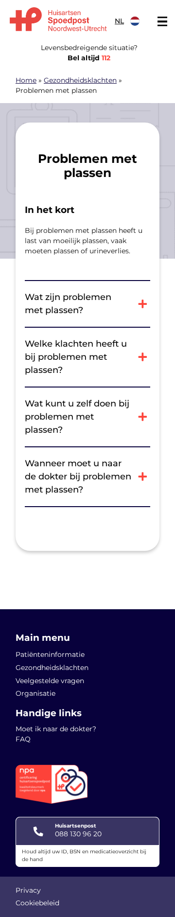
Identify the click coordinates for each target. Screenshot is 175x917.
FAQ (23, 739)
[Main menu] (162, 21)
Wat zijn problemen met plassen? (68, 304)
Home (26, 80)
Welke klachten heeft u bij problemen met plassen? (76, 356)
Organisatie (35, 693)
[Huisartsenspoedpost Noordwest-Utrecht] (58, 19)
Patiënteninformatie (50, 654)
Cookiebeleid (37, 903)
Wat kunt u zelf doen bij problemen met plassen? (77, 416)
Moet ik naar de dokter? (56, 728)
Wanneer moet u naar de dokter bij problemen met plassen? (78, 476)
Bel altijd (89, 57)
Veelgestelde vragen (50, 680)
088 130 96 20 (78, 833)
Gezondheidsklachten (80, 80)
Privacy (28, 890)
